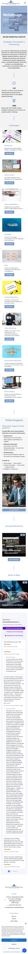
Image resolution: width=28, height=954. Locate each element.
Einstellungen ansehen (14, 948)
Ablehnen (14, 944)
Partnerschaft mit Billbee (12, 605)
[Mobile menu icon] (25, 2)
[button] (26, 923)
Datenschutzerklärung (15, 951)
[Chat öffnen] (24, 950)
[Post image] (14, 545)
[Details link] (5, 547)
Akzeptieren (14, 940)
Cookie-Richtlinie (6, 951)
